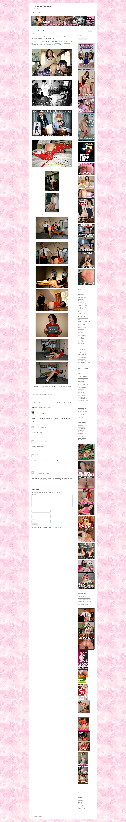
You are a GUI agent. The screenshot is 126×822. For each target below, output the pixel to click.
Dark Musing (80, 311)
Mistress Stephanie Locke (83, 382)
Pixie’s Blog (80, 326)
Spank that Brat (81, 392)
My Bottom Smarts (82, 322)
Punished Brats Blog (82, 327)
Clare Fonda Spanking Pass (83, 376)
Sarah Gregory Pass (82, 356)
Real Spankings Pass (82, 433)
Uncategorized (44, 394)
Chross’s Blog (80, 308)
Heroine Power (81, 414)
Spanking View (81, 341)
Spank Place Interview (82, 602)
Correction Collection (82, 805)
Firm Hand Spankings (82, 428)
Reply (33, 421)
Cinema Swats (81, 803)
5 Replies (33, 33)
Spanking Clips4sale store (83, 363)
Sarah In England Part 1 (37, 402)
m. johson (39, 472)
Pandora (39, 412)
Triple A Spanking (40, 41)
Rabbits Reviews (81, 791)
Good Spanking (81, 381)
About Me (38, 12)
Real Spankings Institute (82, 431)
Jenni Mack (80, 319)
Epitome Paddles (81, 807)
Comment (34, 494)
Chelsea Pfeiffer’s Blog (82, 303)
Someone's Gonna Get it (83, 330)
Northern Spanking (42, 169)
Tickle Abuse (80, 417)
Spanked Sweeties (81, 395)
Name (33, 509)
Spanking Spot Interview (83, 604)
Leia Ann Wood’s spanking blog (84, 321)
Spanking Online (81, 436)
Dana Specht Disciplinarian (83, 378)
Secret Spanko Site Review (83, 792)
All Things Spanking (82, 296)
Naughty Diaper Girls (82, 386)
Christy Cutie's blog (82, 307)
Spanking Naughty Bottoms (83, 337)
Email (33, 514)
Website (33, 519)
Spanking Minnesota (82, 335)
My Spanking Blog (81, 324)
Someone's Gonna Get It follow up (84, 599)
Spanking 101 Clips (81, 397)
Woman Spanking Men (82, 439)
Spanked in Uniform (82, 435)
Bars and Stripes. (41, 214)
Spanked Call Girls (81, 393)
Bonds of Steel (81, 800)
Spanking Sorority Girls (82, 398)
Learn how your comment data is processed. (58, 527)
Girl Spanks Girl (81, 379)
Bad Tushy (80, 373)
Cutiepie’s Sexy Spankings (83, 310)
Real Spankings (81, 430)
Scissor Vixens (81, 416)
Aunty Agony (80, 299)
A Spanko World (81, 292)
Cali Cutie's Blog (81, 302)
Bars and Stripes (81, 374)
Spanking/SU (80, 344)
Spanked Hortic (81, 333)
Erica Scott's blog (81, 313)
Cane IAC (80, 802)
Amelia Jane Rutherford (82, 297)
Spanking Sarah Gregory (42, 6)
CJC (38, 426)
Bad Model (38, 44)
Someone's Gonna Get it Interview (84, 601)
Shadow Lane (80, 390)
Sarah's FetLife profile (82, 360)
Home (33, 12)
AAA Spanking (80, 371)
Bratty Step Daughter (82, 408)
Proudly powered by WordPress (37, 816)
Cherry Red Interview (82, 596)
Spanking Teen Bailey (82, 438)
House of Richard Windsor (83, 318)
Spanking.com (81, 343)
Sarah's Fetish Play (81, 359)
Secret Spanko (81, 329)
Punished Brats (81, 389)
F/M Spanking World (82, 314)
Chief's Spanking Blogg (82, 305)
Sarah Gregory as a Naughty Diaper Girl (63, 402)
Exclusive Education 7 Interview (84, 598)
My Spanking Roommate (83, 384)
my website (57, 43)
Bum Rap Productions (82, 425)
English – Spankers (81, 427)
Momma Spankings (82, 354)
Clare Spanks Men (81, 409)
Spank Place (80, 332)
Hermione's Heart (81, 316)
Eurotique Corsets (81, 808)
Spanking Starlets (81, 340)
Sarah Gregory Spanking (82, 357)
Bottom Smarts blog (82, 300)
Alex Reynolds (81, 294)
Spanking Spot (81, 338)
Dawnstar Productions (82, 411)
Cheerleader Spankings (82, 352)
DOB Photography (81, 412)
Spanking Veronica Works (83, 400)
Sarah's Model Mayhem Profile (84, 362)
